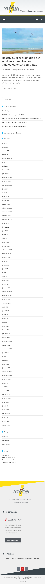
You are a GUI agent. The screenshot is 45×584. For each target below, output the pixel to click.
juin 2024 (5, 189)
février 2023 (6, 246)
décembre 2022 (7, 250)
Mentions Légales (26, 577)
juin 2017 (5, 417)
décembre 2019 (7, 372)
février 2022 (6, 284)
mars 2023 (5, 242)
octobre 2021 (6, 299)
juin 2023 (5, 231)
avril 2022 (5, 276)
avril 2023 (5, 238)
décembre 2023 (7, 208)
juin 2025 (5, 162)
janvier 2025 (6, 174)
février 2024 (6, 200)
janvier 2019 (6, 394)
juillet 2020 (5, 353)
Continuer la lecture (12, 87)
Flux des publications (8, 457)
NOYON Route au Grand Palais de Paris (14, 122)
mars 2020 (5, 364)
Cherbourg (28, 558)
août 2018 (5, 402)
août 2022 (5, 261)
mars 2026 (5, 151)
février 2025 (6, 170)
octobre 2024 (6, 181)
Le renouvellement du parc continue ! (14, 126)
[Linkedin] (41, 19)
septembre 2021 (7, 303)
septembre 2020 (7, 349)
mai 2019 (5, 383)
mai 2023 (5, 235)
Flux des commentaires (9, 460)
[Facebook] (32, 19)
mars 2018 (5, 410)
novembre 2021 (7, 295)
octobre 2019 (6, 379)
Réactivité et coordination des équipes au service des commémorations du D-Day (21, 61)
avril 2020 (5, 360)
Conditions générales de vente (28, 577)
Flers (21, 558)
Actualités (30, 70)
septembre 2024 (7, 185)
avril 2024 (5, 193)
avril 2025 (5, 166)
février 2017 (6, 421)
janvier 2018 (6, 414)
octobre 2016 (6, 425)
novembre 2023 (7, 212)
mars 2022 (5, 280)
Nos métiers (6, 444)
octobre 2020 (6, 345)
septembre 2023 (7, 219)
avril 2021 (5, 322)
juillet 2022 (5, 265)
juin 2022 (5, 269)
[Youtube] (37, 19)
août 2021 (5, 307)
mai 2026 (5, 147)
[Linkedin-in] (26, 569)
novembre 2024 (7, 177)
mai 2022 (5, 273)
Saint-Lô (15, 558)
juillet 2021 (5, 311)
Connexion (5, 455)
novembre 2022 (7, 254)
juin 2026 (5, 143)
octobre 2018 (6, 398)
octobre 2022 (6, 257)
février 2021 (6, 330)
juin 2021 (5, 315)
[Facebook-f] (18, 569)
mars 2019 (5, 391)
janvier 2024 (6, 204)
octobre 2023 (6, 216)
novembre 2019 (7, 375)
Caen (8, 558)
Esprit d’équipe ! (7, 111)
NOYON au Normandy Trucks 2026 (13, 115)
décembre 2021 (7, 292)
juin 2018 (5, 406)
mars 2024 (5, 197)
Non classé (5, 440)
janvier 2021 (6, 334)
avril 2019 (5, 387)
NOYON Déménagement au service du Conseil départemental (21, 118)
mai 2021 (5, 318)
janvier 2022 (6, 288)
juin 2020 (5, 356)
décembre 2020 (7, 337)
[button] (4, 19)
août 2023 (5, 223)
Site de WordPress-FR (9, 462)
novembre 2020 (7, 341)
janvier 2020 (6, 368)
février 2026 (6, 155)
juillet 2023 (5, 227)
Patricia (7, 70)
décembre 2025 (7, 158)
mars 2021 (5, 326)
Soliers (36, 558)
